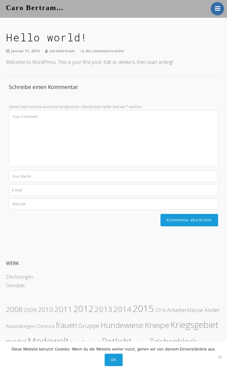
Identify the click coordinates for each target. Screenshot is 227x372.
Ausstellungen (20, 326)
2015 (143, 308)
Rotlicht (117, 341)
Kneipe (157, 325)
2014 (122, 309)
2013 (103, 309)
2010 (45, 309)
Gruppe (88, 325)
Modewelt (48, 340)
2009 (30, 310)
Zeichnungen (19, 277)
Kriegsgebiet (194, 325)
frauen (66, 325)
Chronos (45, 326)
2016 (160, 310)
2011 (63, 309)
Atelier (212, 310)
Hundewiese (122, 325)
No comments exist (105, 50)
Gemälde (15, 285)
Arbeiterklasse (185, 310)
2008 (14, 309)
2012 (83, 309)
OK (113, 360)
